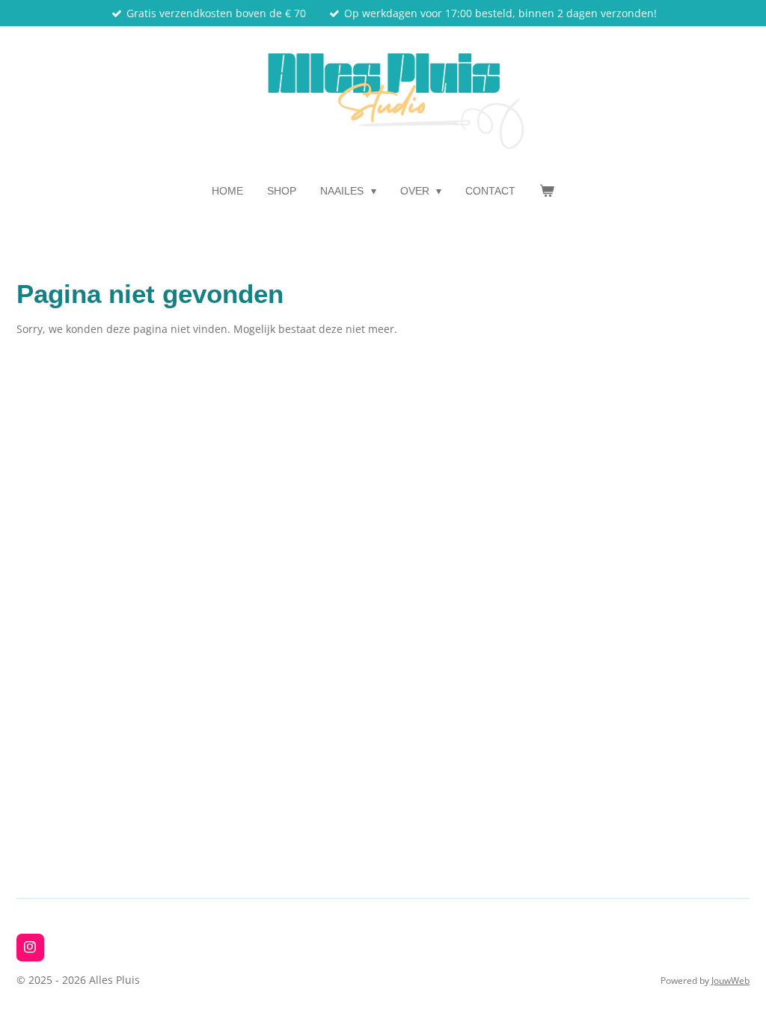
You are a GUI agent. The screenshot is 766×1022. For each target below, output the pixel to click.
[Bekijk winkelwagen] (547, 191)
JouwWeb (730, 980)
